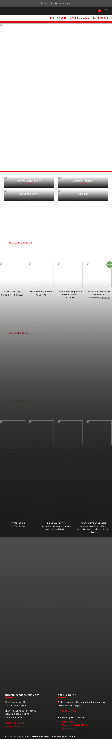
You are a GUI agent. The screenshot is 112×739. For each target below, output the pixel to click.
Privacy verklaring (33, 736)
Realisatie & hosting (54, 736)
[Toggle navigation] (106, 10)
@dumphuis (67, 721)
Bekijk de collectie (20, 488)
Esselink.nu (70, 736)
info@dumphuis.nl (15, 726)
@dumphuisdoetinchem (74, 725)
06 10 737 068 (68, 710)
